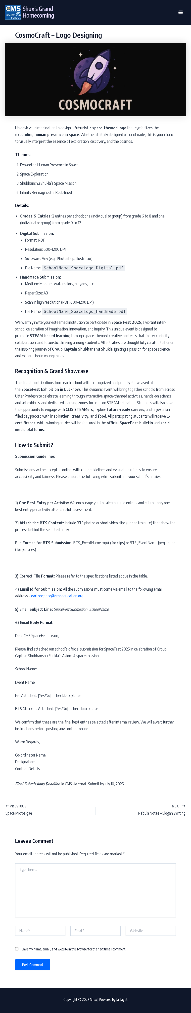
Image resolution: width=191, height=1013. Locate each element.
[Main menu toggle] (180, 12)
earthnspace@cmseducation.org (57, 595)
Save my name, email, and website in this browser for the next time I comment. (74, 949)
